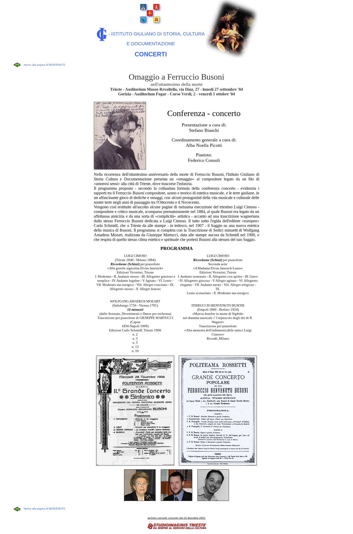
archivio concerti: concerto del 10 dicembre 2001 (176, 517)
